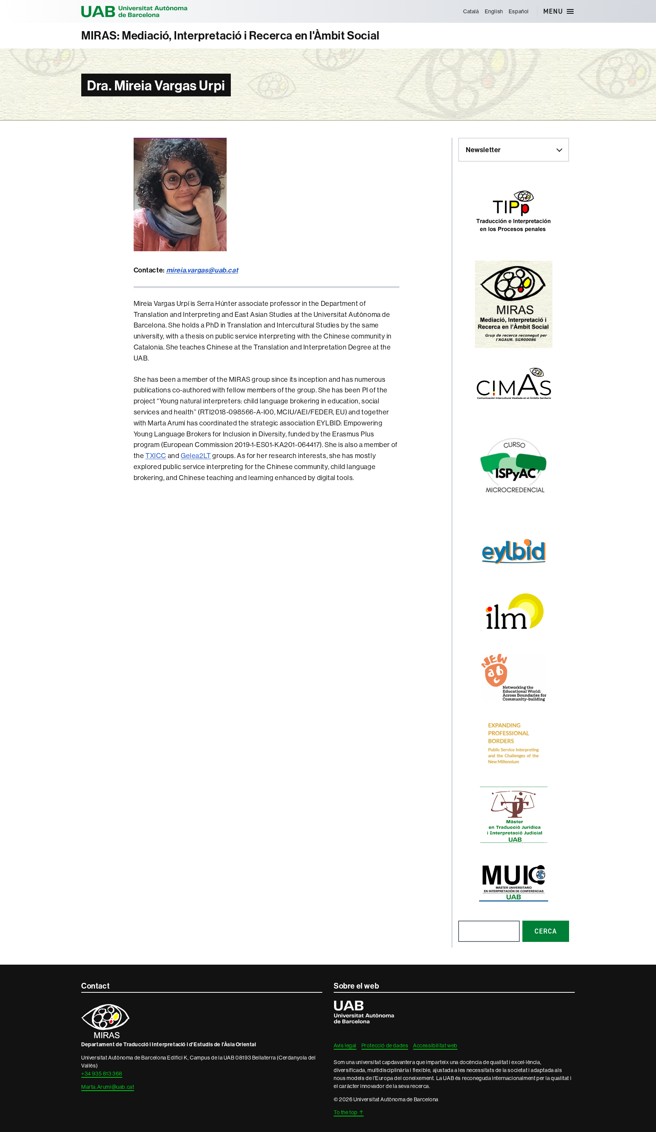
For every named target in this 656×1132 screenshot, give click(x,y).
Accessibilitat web (435, 1045)
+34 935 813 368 (101, 1073)
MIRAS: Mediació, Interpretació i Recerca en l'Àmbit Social (230, 35)
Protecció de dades (384, 1045)
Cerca (546, 931)
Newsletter (483, 149)
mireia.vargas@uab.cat (202, 270)
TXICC (155, 455)
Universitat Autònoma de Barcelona (134, 11)
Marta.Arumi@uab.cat (107, 1086)
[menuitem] (471, 11)
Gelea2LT (196, 455)
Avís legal (345, 1045)
